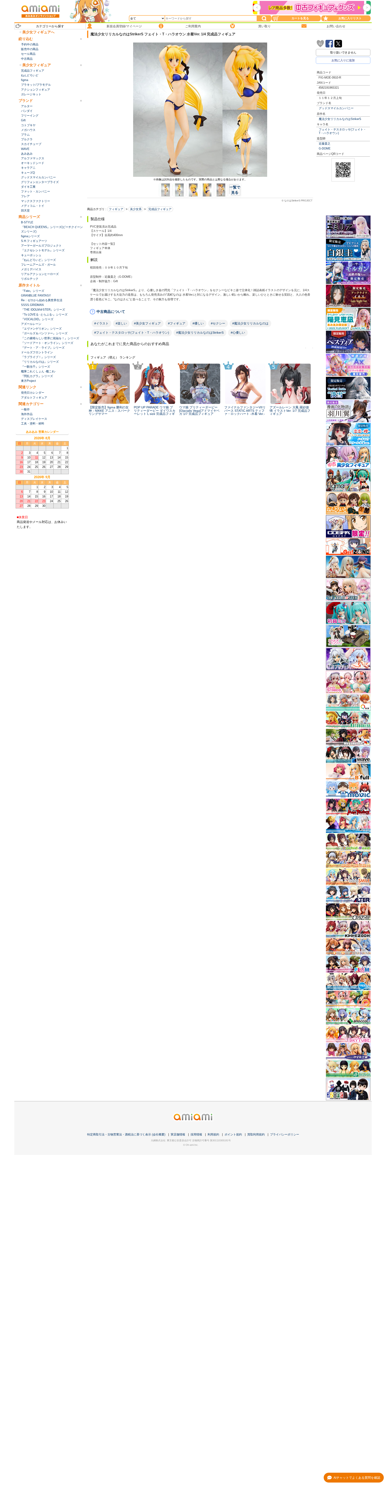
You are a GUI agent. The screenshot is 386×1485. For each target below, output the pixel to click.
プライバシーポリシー (284, 1134)
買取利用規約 (256, 1134)
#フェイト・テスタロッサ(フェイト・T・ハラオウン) (131, 332)
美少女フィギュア (36, 65)
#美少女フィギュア (147, 323)
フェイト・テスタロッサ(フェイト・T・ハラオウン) (342, 131)
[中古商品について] (200, 311)
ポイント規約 (233, 1134)
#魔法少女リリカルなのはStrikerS (200, 332)
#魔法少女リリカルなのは (250, 323)
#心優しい (238, 332)
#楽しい (121, 323)
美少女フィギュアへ (38, 32)
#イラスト (101, 323)
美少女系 (136, 209)
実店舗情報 (178, 1134)
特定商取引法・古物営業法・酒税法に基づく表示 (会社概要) (126, 1134)
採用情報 (196, 1134)
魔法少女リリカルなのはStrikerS (340, 119)
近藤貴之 (324, 143)
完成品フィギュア (160, 209)
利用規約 (213, 1134)
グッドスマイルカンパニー (336, 108)
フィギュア (116, 209)
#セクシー (218, 323)
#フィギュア (176, 323)
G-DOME (325, 148)
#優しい (198, 323)
